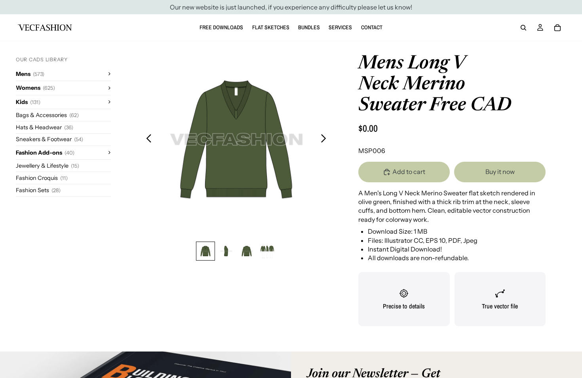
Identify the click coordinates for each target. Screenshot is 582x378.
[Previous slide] (147, 139)
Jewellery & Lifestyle (47, 165)
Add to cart (408, 172)
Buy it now (500, 172)
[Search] (523, 27)
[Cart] (557, 27)
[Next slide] (326, 139)
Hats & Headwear (44, 127)
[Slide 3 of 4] (246, 251)
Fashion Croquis (42, 177)
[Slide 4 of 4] (267, 251)
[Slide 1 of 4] (205, 251)
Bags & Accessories (47, 115)
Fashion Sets (38, 190)
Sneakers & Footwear (49, 139)
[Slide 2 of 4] (226, 251)
